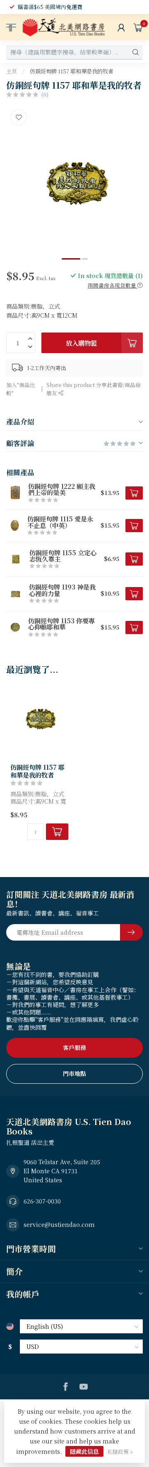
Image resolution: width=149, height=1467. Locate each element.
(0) (44, 94)
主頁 (11, 71)
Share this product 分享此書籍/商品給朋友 (93, 389)
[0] (138, 27)
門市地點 (74, 1073)
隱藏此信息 (84, 1451)
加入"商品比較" (20, 389)
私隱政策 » (120, 1451)
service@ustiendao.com (59, 1224)
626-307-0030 (42, 1201)
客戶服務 (74, 1047)
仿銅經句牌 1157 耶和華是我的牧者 (71, 71)
